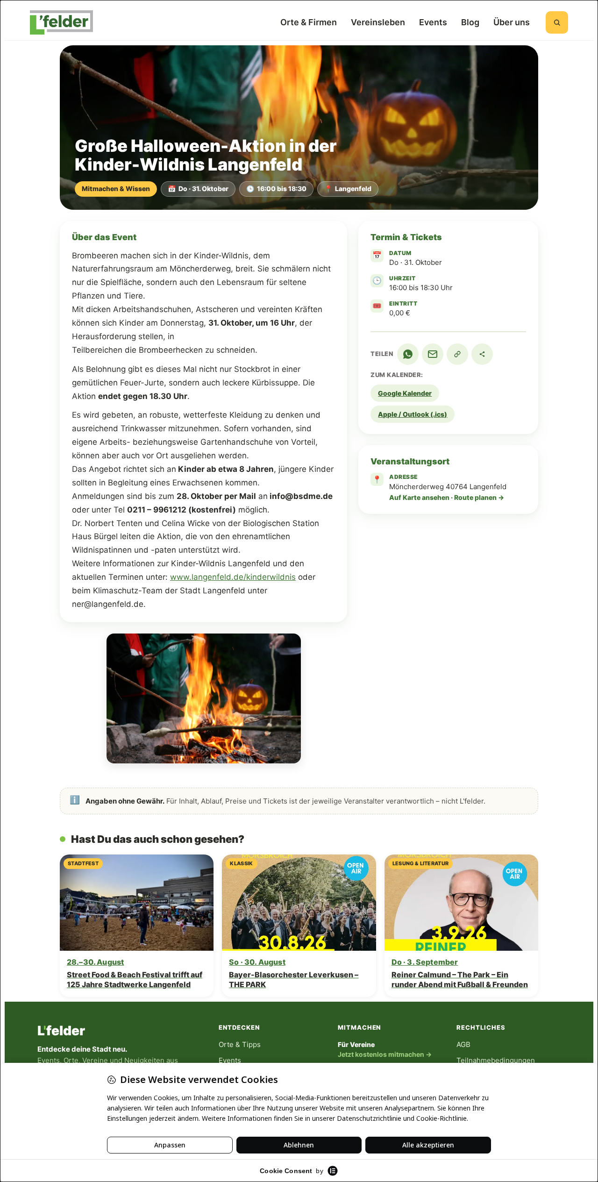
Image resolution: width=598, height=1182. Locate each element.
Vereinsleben (378, 22)
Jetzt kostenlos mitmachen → (385, 1054)
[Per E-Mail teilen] (432, 354)
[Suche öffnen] (557, 22)
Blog (470, 22)
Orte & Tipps (240, 1044)
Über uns (511, 22)
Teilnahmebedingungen (495, 1060)
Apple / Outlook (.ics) (412, 414)
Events (433, 22)
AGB (463, 1044)
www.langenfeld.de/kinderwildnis (233, 577)
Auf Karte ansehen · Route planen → (446, 497)
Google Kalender (405, 393)
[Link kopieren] (457, 354)
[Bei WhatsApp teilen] (408, 354)
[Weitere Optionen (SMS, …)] (482, 354)
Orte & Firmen (308, 22)
